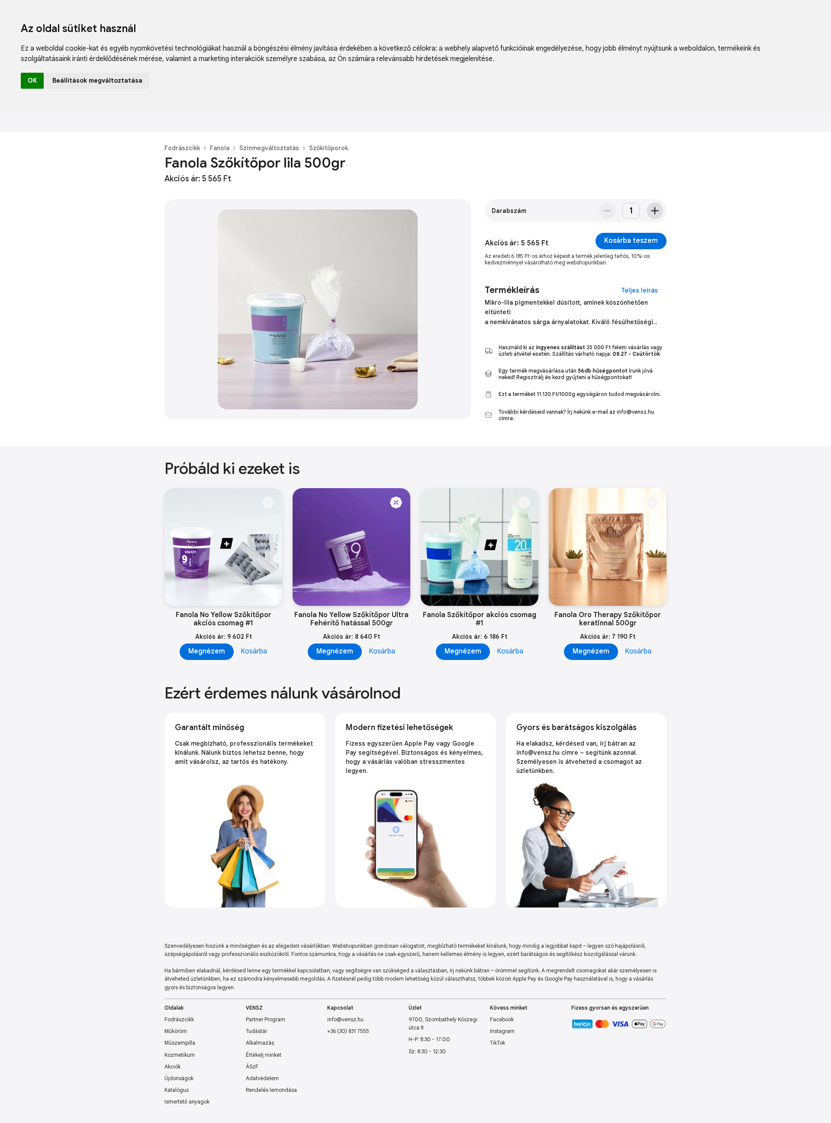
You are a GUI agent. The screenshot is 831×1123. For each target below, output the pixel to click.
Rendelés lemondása (271, 1090)
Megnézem (206, 651)
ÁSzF (252, 1066)
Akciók (172, 1066)
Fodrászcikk (182, 148)
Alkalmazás (260, 1042)
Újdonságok (178, 1078)
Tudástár (256, 1031)
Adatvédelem (262, 1078)
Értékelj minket (263, 1055)
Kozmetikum (179, 1055)
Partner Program (265, 1019)
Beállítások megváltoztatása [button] (97, 80)
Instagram (502, 1031)
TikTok (497, 1042)
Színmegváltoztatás (269, 148)
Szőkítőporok (328, 148)
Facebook (502, 1019)
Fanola (219, 148)
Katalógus (176, 1090)
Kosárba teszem (631, 240)
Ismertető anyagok (186, 1101)
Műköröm (175, 1031)
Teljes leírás (639, 290)
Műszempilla (179, 1042)
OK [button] (32, 80)
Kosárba (254, 651)
